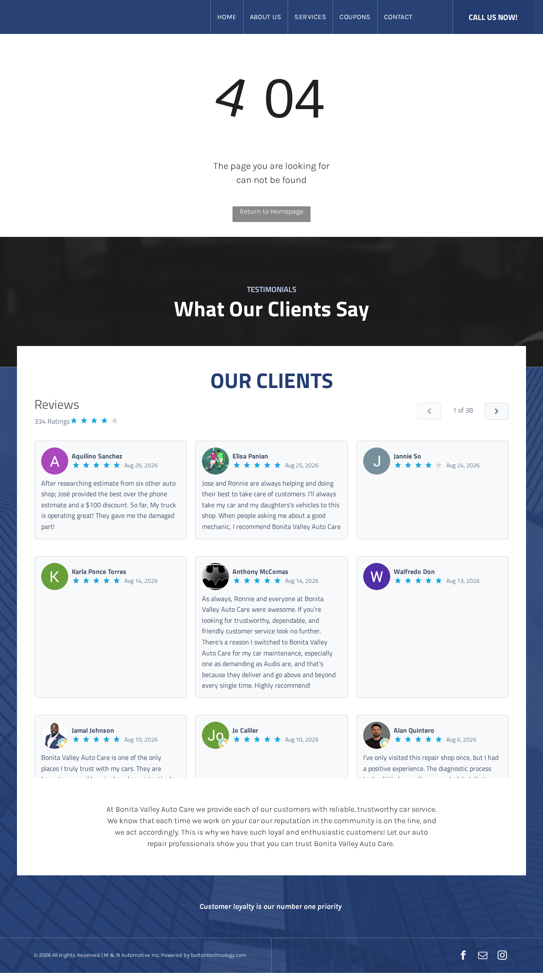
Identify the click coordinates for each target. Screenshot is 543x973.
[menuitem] (226, 17)
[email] (483, 956)
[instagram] (502, 956)
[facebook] (463, 956)
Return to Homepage (271, 211)
